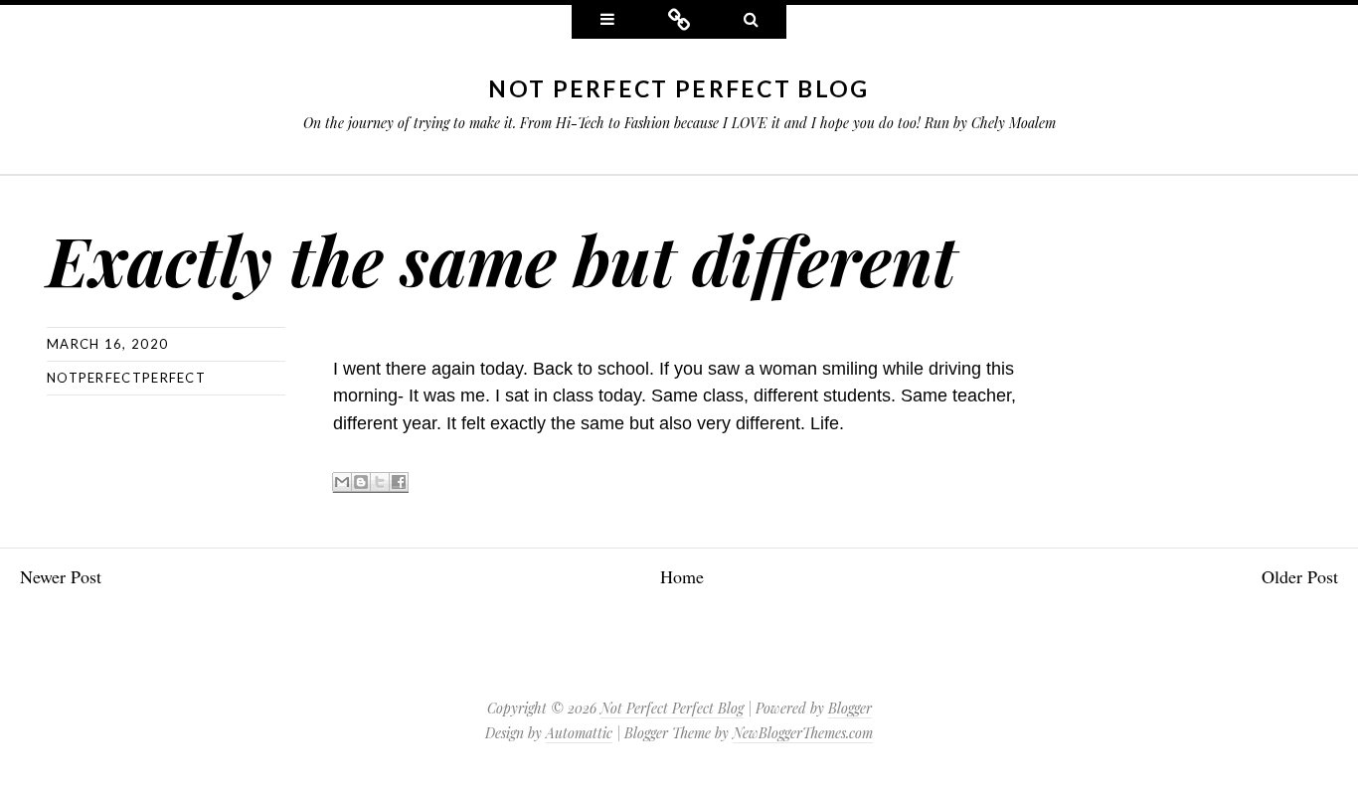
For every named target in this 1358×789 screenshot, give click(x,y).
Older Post (1300, 576)
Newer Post (60, 576)
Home (682, 576)
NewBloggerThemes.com (803, 732)
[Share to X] (380, 482)
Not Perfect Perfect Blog (678, 88)
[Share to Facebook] (399, 482)
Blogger (850, 708)
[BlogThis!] (361, 482)
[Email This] (342, 482)
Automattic (579, 732)
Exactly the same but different (501, 259)
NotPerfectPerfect (126, 378)
